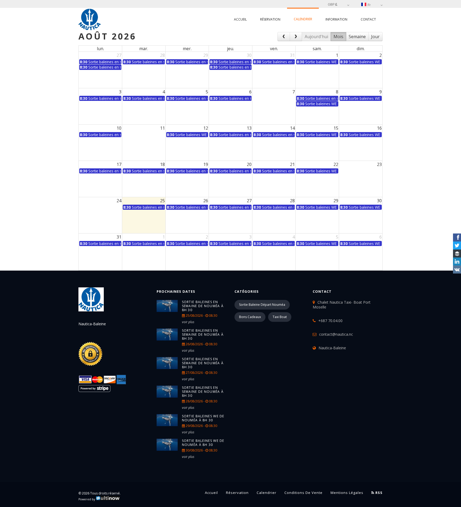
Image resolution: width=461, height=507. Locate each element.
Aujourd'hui (316, 36)
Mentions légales (347, 492)
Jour (375, 36)
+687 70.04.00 (330, 320)
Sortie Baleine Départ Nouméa (262, 304)
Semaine (357, 36)
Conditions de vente (303, 492)
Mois (338, 36)
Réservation (270, 19)
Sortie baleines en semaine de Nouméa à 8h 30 (203, 306)
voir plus (188, 322)
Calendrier (303, 19)
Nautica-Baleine (332, 347)
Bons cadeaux (250, 317)
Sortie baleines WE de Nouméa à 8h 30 (203, 418)
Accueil (240, 19)
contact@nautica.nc (336, 334)
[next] (296, 36)
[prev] (283, 36)
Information (336, 19)
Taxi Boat (280, 317)
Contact (368, 19)
